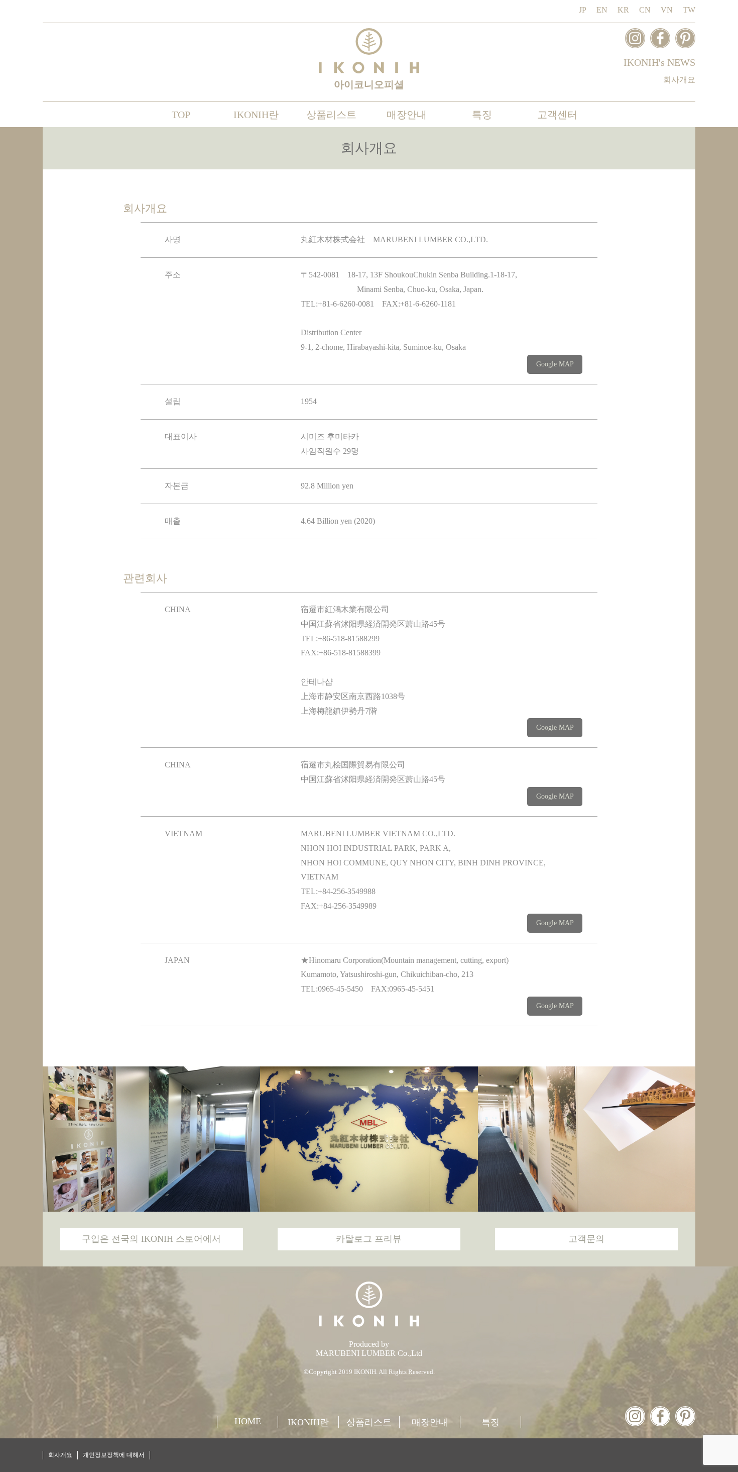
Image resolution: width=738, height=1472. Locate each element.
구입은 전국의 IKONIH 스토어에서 (151, 1239)
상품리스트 (331, 114)
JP (582, 10)
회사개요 (679, 79)
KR (623, 10)
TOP (181, 114)
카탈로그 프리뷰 (369, 1239)
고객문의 (586, 1239)
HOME (247, 1421)
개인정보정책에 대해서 (114, 1454)
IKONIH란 (256, 114)
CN (645, 10)
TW (689, 10)
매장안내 (407, 114)
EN (601, 10)
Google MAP (555, 364)
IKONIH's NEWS (659, 62)
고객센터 (557, 114)
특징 (482, 114)
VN (667, 10)
